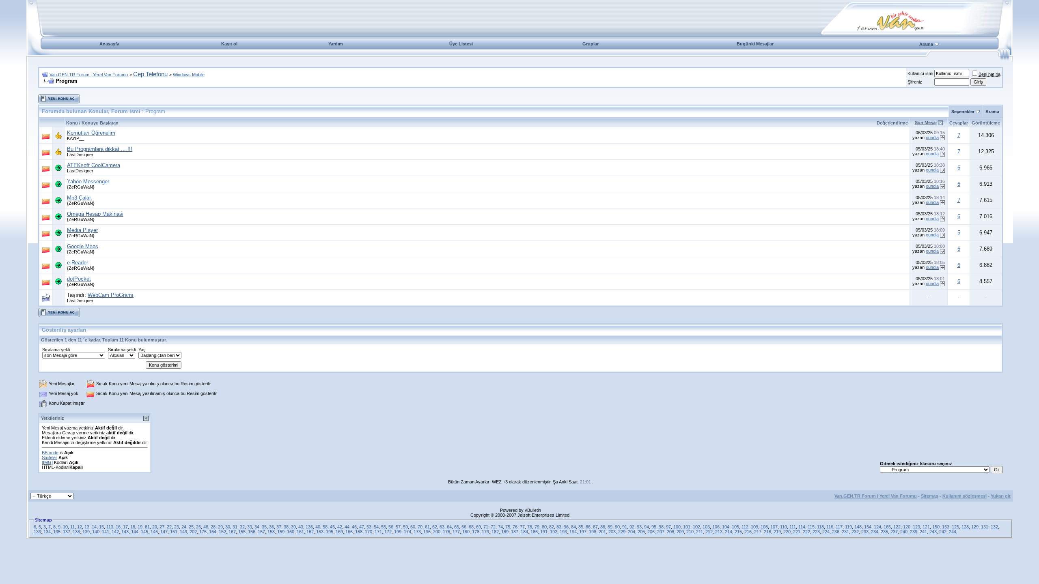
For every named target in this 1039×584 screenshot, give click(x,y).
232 (855, 531)
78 (529, 526)
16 (118, 526)
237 (894, 531)
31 (235, 526)
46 (354, 526)
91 (624, 526)
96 (566, 526)
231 (845, 531)
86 (588, 526)
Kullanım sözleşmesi (964, 496)
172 (388, 531)
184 (524, 531)
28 (213, 526)
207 (660, 531)
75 (507, 526)
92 (631, 526)
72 (493, 526)
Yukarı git (1001, 496)
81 (147, 526)
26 (198, 526)
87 (595, 526)
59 (405, 526)
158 (271, 531)
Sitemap (929, 496)
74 (500, 526)
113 (109, 526)
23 (176, 526)
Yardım (335, 43)
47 (361, 526)
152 (222, 531)
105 (735, 526)
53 (368, 526)
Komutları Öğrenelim (91, 133)
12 (79, 526)
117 (839, 526)
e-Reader (77, 263)
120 (906, 526)
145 (144, 531)
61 (427, 526)
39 (293, 526)
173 (417, 531)
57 (398, 526)
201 (602, 531)
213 (718, 531)
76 (515, 526)
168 (358, 531)
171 (378, 531)
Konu (72, 122)
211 (699, 531)
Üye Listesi (461, 43)
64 (449, 526)
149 (183, 531)
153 (945, 526)
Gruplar (590, 43)
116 (829, 526)
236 (835, 531)
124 (877, 526)
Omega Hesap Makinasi (95, 214)
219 (777, 531)
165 (887, 526)
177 (456, 531)
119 (848, 526)
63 (442, 526)
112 (745, 526)
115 (811, 526)
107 (774, 526)
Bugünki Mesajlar (755, 43)
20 (154, 526)
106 (716, 526)
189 (505, 531)
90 (617, 526)
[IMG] (47, 462)
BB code (50, 452)
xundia (932, 137)
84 (573, 526)
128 (965, 526)
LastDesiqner (80, 154)
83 (558, 526)
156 (251, 531)
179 (485, 531)
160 (290, 531)
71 (485, 526)
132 (994, 526)
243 (933, 531)
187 (514, 531)
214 (728, 531)
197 (582, 531)
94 (646, 526)
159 (281, 531)
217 (757, 531)
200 (436, 531)
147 (164, 531)
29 (220, 526)
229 (621, 531)
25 (191, 526)
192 (553, 531)
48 (205, 526)
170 (368, 531)
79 (537, 526)
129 (975, 526)
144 (134, 531)
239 (913, 531)
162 (310, 531)
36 (271, 526)
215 (738, 531)
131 (984, 526)
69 (478, 526)
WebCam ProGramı (111, 295)
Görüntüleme (986, 122)
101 (686, 526)
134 (47, 531)
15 (101, 526)
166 (349, 531)
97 (668, 526)
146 (154, 531)
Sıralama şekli (56, 349)
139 (86, 531)
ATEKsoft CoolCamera (93, 165)
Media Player (82, 230)
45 (332, 526)
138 (76, 531)
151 (173, 531)
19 (140, 526)
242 (942, 531)
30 (227, 526)
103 (706, 526)
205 (641, 531)
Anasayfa (109, 43)
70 (420, 526)
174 (407, 531)
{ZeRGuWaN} (81, 187)
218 (767, 531)
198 (592, 531)
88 (602, 526)
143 (125, 531)
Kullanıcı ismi (920, 73)
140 (95, 531)
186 (534, 531)
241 (923, 531)
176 (446, 531)
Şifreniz (915, 81)
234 (874, 531)
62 (434, 526)
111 (792, 526)
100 (677, 526)
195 (329, 531)
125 (955, 526)
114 (801, 526)
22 (169, 526)
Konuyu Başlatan (100, 122)
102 (696, 526)
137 (66, 531)
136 (309, 526)
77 (522, 526)
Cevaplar (958, 122)
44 (347, 526)
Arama (926, 44)
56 (390, 526)
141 (105, 531)
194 (573, 531)
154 (867, 526)
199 (397, 531)
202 (193, 531)
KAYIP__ (75, 138)
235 (884, 531)
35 (264, 526)
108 (764, 526)
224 (826, 531)
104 (725, 526)
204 (631, 531)
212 (709, 531)
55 (383, 526)
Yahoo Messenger (88, 181)
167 (232, 531)
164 (212, 531)
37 (278, 526)
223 (816, 531)
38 (286, 526)
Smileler (49, 457)
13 (86, 526)
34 (256, 526)
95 (653, 526)
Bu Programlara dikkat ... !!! (99, 149)
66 (463, 526)
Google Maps (82, 246)
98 (661, 526)
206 (651, 531)
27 (162, 526)
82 (551, 526)
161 (300, 531)
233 (865, 531)
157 (261, 531)
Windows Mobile (189, 74)
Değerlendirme (892, 122)
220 (787, 531)
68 (471, 526)
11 (72, 526)
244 (952, 531)
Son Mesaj (926, 122)
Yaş (142, 349)
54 (376, 526)
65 (456, 526)
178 (475, 531)
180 (466, 531)
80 (544, 526)
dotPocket (79, 279)
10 (65, 526)
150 (936, 526)
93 (639, 526)
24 (183, 526)
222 (806, 531)
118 (820, 526)
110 (783, 526)
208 (670, 531)
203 (612, 531)
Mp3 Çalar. (79, 198)
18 (132, 526)
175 (203, 531)
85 (580, 526)
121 (926, 526)
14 (94, 526)
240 (904, 531)
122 (897, 526)
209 (680, 531)
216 (748, 531)
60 (412, 526)
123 (916, 526)
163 (319, 531)
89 (610, 526)
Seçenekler (962, 111)
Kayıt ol (229, 43)
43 (300, 526)
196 (427, 531)
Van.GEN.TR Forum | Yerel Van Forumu (89, 74)
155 (242, 531)
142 (115, 531)
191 (544, 531)
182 (495, 531)
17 (125, 526)
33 (249, 526)
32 (242, 526)
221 (796, 531)
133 (37, 531)
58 (325, 526)
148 (858, 526)
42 (339, 526)
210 (690, 531)
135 (56, 531)
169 (339, 531)
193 (563, 531)
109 (754, 526)
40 (317, 526)
